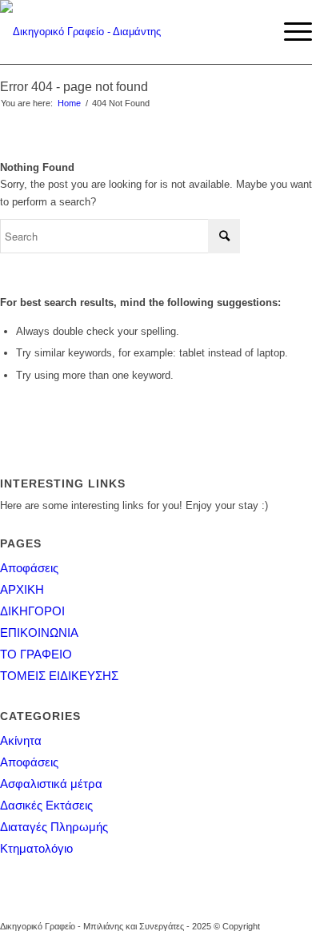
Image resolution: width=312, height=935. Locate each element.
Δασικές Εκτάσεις (46, 805)
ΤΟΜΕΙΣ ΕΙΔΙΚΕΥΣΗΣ (59, 675)
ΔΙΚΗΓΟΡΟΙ (32, 611)
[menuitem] (290, 32)
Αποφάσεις (29, 568)
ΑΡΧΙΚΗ (22, 589)
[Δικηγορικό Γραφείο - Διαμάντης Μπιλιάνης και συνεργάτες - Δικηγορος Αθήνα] (125, 32)
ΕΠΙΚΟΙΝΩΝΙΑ (39, 632)
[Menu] (290, 32)
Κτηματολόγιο (36, 848)
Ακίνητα (21, 740)
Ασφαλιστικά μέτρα (51, 783)
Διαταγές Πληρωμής (54, 827)
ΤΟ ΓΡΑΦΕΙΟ (36, 654)
